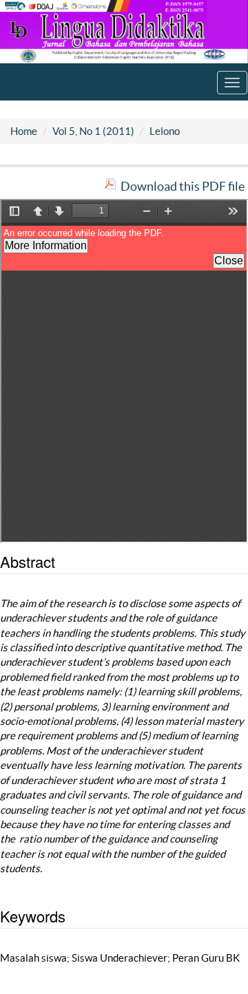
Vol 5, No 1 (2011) (93, 131)
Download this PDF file (183, 186)
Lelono (164, 131)
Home (23, 131)
